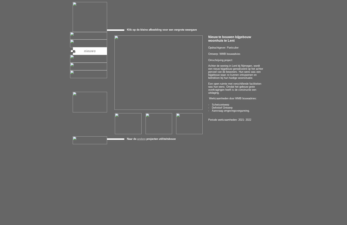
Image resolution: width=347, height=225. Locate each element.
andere (141, 138)
